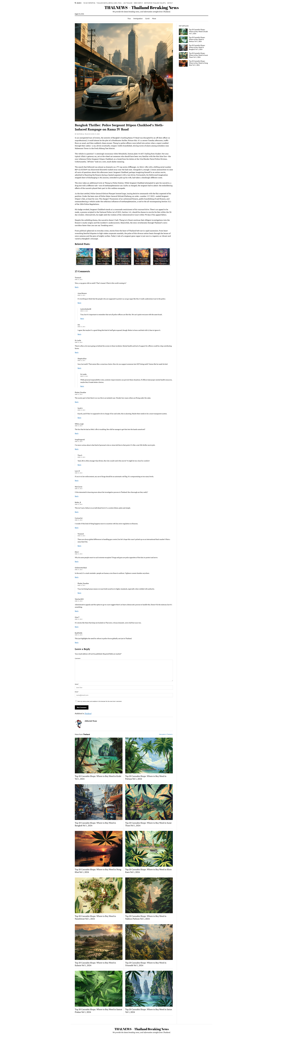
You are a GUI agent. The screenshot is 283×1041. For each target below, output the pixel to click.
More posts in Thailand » (166, 734)
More (154, 18)
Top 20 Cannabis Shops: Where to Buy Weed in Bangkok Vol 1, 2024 (95, 824)
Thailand (87, 713)
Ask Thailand (127, 3)
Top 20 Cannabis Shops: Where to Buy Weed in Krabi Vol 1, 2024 (98, 777)
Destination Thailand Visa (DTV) (155, 3)
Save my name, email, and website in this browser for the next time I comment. (99, 701)
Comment (77, 658)
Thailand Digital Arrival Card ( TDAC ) (109, 3)
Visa (129, 18)
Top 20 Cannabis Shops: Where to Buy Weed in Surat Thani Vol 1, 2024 (148, 824)
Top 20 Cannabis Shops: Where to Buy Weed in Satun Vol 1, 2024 (148, 1010)
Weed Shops (138, 3)
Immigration (138, 18)
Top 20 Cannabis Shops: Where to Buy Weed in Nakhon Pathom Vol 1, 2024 (145, 917)
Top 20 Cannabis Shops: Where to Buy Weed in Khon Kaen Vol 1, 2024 (148, 870)
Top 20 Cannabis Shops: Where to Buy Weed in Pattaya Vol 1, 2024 (145, 777)
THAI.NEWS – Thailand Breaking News (141, 7)
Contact (170, 3)
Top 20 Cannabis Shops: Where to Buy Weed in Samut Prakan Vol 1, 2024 (98, 1010)
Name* (77, 684)
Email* (76, 692)
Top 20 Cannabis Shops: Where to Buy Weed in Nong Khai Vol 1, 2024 (98, 870)
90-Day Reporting (89, 3)
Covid (147, 18)
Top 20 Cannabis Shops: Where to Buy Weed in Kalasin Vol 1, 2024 (95, 964)
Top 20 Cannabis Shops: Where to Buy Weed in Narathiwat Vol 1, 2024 (95, 917)
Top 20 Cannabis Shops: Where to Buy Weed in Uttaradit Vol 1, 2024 (145, 964)
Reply (76, 287)
